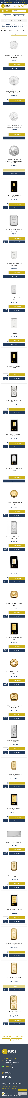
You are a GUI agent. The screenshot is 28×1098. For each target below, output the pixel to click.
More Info (14, 68)
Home (3, 20)
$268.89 (14, 200)
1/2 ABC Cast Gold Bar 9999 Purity (14, 503)
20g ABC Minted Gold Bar (14, 571)
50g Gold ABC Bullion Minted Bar (14, 809)
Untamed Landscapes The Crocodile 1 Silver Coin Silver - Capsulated (14, 161)
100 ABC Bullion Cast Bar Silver (14, 741)
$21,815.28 (14, 913)
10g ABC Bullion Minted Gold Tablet (14, 435)
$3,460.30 (14, 541)
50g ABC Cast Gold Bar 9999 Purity (14, 775)
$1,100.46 (14, 336)
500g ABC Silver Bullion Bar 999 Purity (14, 401)
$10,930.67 (14, 779)
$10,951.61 (14, 813)
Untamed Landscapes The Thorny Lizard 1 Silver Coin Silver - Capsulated (14, 91)
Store (8, 20)
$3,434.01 (14, 507)
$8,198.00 (14, 676)
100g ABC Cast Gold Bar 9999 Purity (14, 875)
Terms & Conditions (19, 1036)
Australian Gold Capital (16, 1093)
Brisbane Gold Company (10, 1061)
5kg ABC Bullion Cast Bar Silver (14, 842)
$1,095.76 (14, 302)
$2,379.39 (14, 439)
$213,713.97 (14, 1016)
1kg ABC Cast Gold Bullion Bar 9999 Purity (14, 1012)
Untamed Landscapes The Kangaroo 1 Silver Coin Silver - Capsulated (14, 55)
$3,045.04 (14, 473)
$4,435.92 (14, 574)
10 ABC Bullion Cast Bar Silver (14, 298)
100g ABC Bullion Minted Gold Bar (14, 910)
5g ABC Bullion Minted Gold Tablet (14, 367)
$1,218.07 (14, 370)
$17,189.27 (14, 845)
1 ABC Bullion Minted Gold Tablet (14, 638)
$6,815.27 (14, 608)
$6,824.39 (14, 642)
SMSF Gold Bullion (7, 1036)
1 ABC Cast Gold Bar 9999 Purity (14, 604)
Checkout (22, 1090)
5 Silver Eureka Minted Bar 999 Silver (14, 264)
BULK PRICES (5, 207)
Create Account (20, 16)
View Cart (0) (22, 1093)
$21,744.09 (14, 879)
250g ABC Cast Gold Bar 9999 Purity (14, 944)
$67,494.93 (14, 982)
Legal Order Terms (16, 1040)
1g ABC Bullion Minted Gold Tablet (14, 196)
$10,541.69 (14, 744)
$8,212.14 (14, 710)
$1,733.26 (14, 405)
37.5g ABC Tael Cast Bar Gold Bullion (14, 672)
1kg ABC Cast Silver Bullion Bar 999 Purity (14, 537)
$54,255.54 (14, 948)
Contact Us (13, 1088)
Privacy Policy (6, 1040)
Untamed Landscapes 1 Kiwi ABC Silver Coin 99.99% (14, 126)
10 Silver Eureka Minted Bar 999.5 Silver (14, 332)
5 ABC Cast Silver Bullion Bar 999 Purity (14, 230)
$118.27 (14, 60)
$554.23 (14, 268)
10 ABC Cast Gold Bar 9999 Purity (14, 978)
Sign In (8, 16)
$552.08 (14, 234)
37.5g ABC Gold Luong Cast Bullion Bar (14, 706)
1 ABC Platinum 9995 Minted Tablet (14, 469)
